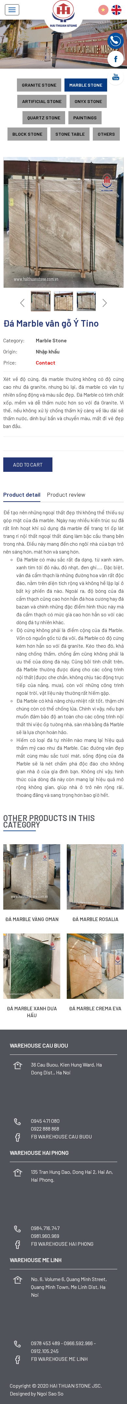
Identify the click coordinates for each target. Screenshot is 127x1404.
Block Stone (27, 134)
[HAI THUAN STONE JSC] (63, 12)
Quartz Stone (43, 117)
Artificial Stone (42, 101)
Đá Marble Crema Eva (95, 1008)
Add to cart (28, 464)
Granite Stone (39, 85)
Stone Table (70, 134)
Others (106, 134)
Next (104, 303)
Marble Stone (85, 85)
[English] (116, 10)
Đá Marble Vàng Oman (32, 919)
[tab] (21, 495)
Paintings (85, 117)
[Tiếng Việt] (103, 10)
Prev (23, 303)
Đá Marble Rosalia (95, 919)
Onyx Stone (88, 101)
